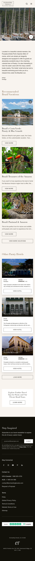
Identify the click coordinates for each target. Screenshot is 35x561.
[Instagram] (8, 465)
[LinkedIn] (22, 465)
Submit (28, 441)
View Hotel (17, 291)
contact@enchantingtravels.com (12, 483)
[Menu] (31, 4)
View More (9, 143)
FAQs (4, 497)
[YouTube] (13, 465)
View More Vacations (17, 241)
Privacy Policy (22, 447)
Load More (17, 377)
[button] (30, 102)
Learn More (17, 402)
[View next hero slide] (31, 37)
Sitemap (4, 510)
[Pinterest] (17, 465)
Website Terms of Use (9, 507)
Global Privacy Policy (9, 500)
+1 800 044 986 (11, 480)
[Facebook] (4, 465)
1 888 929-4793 (17, 476)
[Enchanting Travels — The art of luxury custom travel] (8, 3)
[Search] (26, 4)
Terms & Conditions (8, 504)
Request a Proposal (8, 486)
